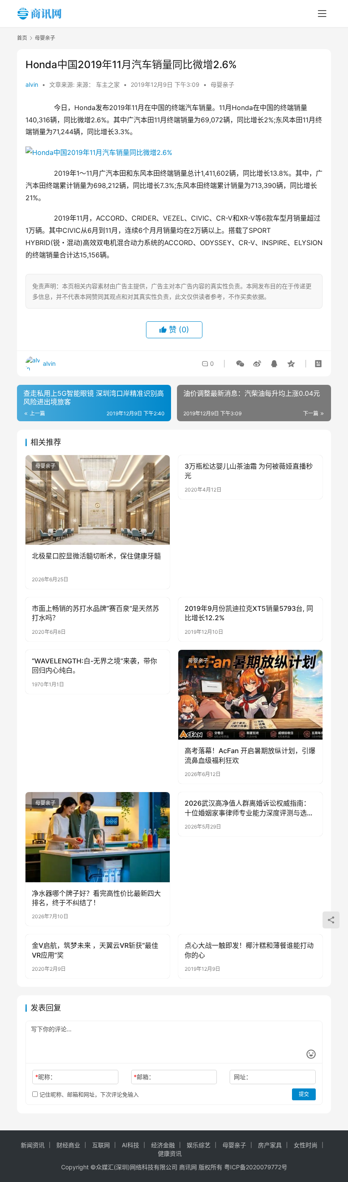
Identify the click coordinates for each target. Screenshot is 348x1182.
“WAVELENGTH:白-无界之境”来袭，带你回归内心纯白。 (94, 665)
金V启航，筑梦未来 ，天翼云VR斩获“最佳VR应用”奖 (95, 950)
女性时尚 (305, 1145)
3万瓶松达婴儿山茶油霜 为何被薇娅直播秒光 (249, 471)
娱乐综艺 (198, 1145)
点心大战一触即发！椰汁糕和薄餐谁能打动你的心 (249, 950)
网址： (243, 1076)
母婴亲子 (222, 84)
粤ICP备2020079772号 (255, 1167)
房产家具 (270, 1145)
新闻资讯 (33, 1145)
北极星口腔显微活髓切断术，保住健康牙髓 (96, 556)
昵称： (45, 1076)
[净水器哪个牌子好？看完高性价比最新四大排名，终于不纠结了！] (97, 837)
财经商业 (68, 1145)
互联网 (101, 1145)
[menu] (322, 13)
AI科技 (130, 1145)
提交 (304, 1094)
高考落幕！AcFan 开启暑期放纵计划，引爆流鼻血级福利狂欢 (250, 755)
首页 (22, 38)
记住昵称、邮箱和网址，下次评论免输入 (88, 1094)
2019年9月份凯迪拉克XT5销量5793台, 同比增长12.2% (249, 613)
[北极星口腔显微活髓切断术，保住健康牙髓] (97, 500)
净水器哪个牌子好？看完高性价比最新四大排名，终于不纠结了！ (96, 898)
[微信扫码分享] (240, 363)
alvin (31, 84)
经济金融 (163, 1145)
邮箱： (144, 1076)
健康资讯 (170, 1153)
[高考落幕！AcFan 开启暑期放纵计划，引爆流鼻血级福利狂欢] (250, 695)
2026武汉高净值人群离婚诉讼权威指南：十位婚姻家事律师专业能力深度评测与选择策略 (249, 808)
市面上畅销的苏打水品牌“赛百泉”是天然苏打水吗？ (95, 613)
